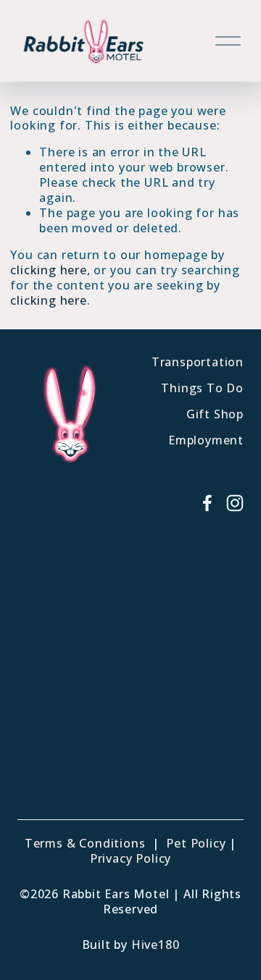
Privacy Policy (130, 858)
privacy (124, 788)
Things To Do (202, 388)
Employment (206, 440)
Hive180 (155, 944)
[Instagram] (235, 503)
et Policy (199, 843)
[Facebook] (207, 503)
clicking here (48, 270)
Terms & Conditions (85, 843)
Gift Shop (215, 414)
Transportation (198, 362)
